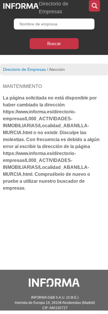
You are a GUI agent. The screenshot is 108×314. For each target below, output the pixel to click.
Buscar (54, 43)
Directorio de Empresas (24, 69)
